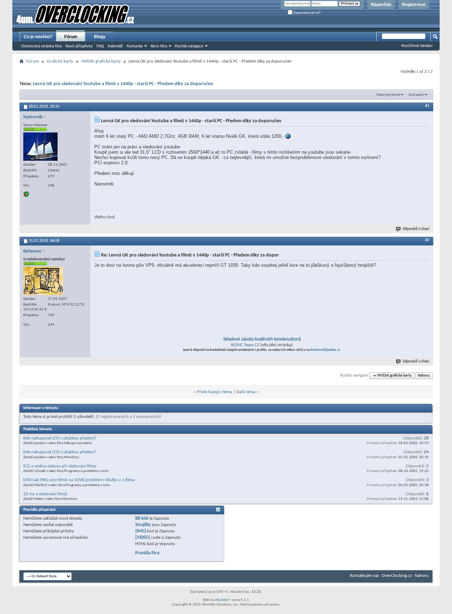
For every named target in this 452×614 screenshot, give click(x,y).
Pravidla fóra (147, 553)
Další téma (245, 392)
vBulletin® (223, 600)
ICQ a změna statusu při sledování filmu (59, 466)
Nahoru (424, 376)
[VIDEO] (142, 537)
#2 (427, 240)
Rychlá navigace (189, 46)
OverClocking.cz (397, 575)
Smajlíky (143, 525)
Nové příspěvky (79, 46)
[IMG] (140, 531)
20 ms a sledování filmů (45, 494)
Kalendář (115, 46)
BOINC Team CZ (245, 345)
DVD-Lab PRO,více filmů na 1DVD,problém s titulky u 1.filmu (79, 480)
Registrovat (414, 4)
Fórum (70, 36)
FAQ (100, 46)
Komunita (135, 46)
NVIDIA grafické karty (101, 61)
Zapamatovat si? (306, 12)
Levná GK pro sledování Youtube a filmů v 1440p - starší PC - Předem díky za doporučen (123, 84)
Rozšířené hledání (417, 45)
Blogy (100, 36)
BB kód (141, 518)
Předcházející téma (214, 392)
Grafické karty (60, 61)
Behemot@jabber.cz (325, 350)
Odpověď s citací (416, 229)
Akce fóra (158, 46)
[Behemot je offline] (43, 281)
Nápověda (381, 4)
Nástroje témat (388, 95)
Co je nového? (38, 36)
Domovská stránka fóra (41, 46)
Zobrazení (416, 95)
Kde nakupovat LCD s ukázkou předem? (59, 438)
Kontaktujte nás (364, 575)
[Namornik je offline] (40, 146)
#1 (427, 106)
